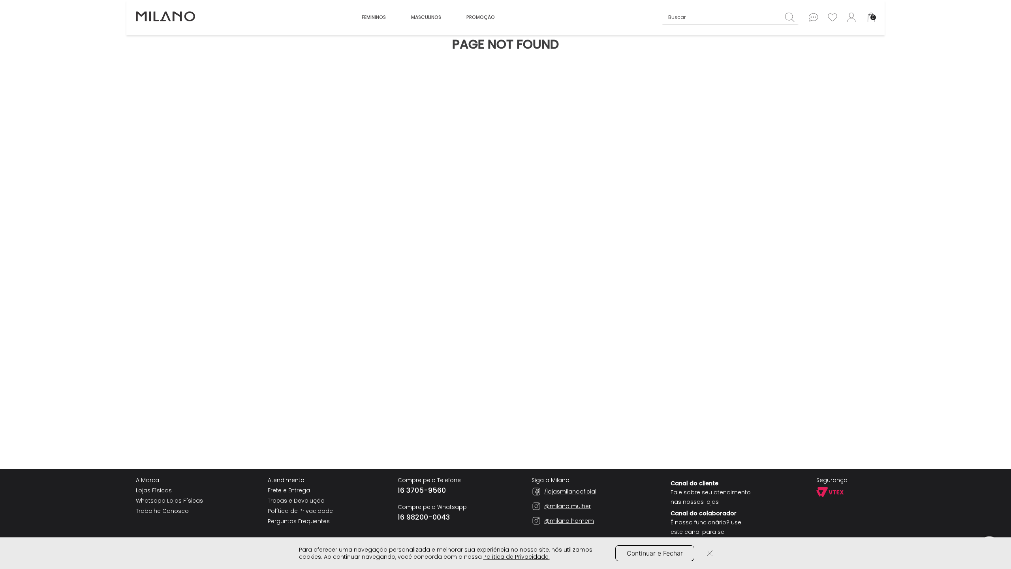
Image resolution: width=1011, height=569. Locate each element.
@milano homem (569, 521)
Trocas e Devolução (296, 500)
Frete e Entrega (289, 490)
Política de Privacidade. (516, 557)
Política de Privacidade (300, 510)
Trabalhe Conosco (162, 510)
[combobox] (730, 17)
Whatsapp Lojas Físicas (169, 500)
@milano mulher (567, 506)
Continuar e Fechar (655, 553)
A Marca (147, 480)
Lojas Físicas (154, 490)
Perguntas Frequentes (299, 521)
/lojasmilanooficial (570, 492)
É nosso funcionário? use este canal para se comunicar (706, 531)
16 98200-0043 (424, 517)
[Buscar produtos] (792, 17)
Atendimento (286, 480)
